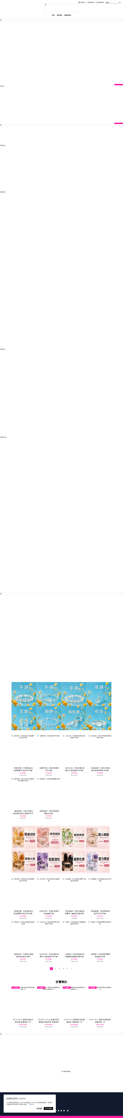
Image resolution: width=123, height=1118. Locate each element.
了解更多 (31, 1104)
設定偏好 (39, 1108)
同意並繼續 (48, 1108)
